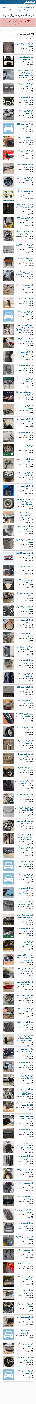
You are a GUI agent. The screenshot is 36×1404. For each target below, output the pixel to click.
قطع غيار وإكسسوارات (14, 10)
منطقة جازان (17, 7)
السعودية (25, 7)
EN (2, 2)
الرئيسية (31, 7)
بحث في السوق (24, 39)
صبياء (9, 7)
